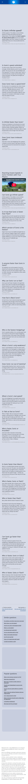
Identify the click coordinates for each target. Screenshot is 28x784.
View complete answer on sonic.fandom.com (10, 307)
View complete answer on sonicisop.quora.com (10, 149)
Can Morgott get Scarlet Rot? (10, 630)
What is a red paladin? (9, 627)
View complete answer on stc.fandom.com (9, 293)
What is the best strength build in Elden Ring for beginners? (14, 698)
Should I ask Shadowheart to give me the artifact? (13, 686)
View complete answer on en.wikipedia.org (9, 341)
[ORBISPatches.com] (13, 2)
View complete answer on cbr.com (8, 494)
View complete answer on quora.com (8, 407)
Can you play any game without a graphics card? (13, 689)
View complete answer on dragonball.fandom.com (11, 568)
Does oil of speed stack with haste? (12, 639)
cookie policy (6, 776)
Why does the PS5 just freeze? (10, 703)
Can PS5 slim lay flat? (8, 637)
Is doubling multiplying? (9, 701)
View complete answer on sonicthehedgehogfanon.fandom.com (13, 424)
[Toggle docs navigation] (2, 2)
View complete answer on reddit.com (8, 80)
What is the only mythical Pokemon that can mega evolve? (13, 693)
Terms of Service (13, 779)
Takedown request (6, 42)
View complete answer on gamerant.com (9, 276)
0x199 (11, 749)
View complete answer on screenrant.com (9, 514)
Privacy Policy (4, 779)
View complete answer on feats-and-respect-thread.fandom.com (13, 43)
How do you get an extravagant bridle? (12, 625)
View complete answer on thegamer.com (9, 98)
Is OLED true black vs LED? (10, 641)
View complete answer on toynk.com (8, 241)
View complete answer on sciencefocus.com (10, 551)
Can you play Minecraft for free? (11, 632)
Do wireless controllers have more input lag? (14, 621)
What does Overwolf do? (9, 679)
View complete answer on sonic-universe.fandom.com (12, 133)
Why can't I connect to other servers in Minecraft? (12, 682)
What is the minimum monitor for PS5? (12, 677)
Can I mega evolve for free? (10, 695)
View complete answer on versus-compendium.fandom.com (13, 374)
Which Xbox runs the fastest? (10, 623)
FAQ (21, 779)
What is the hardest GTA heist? (10, 634)
